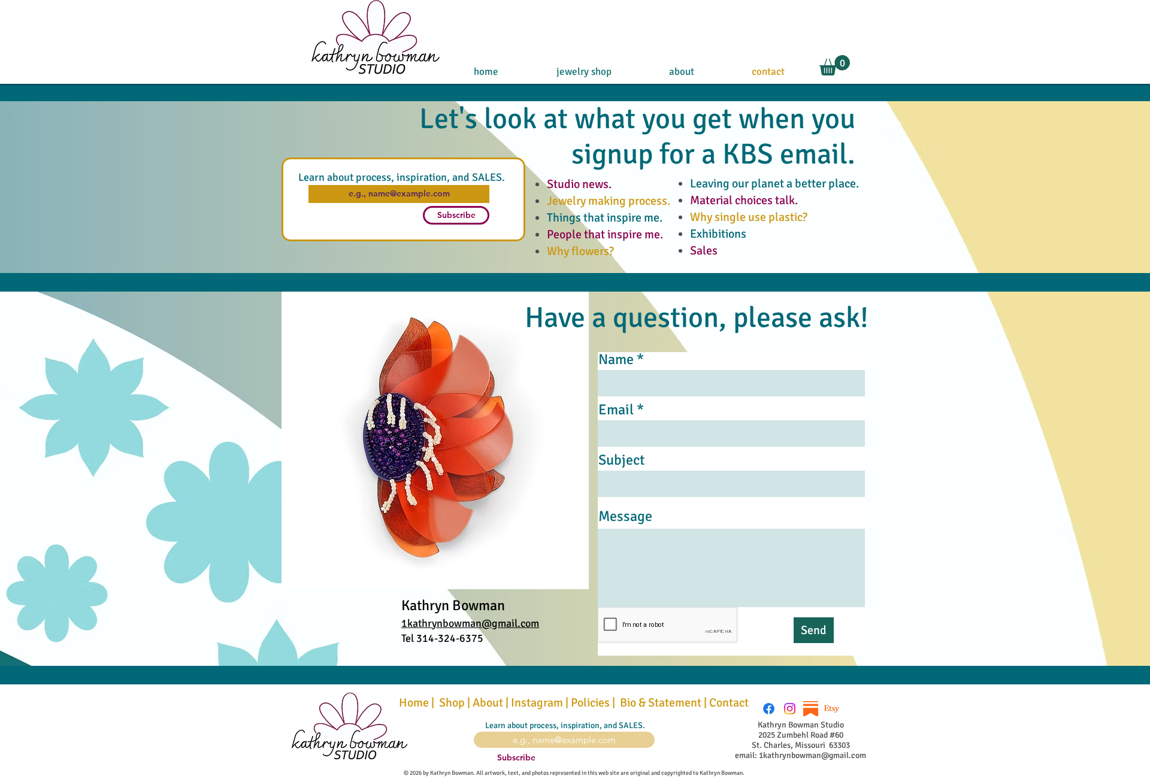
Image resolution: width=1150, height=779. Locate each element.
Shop (452, 702)
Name (616, 359)
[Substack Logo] (810, 708)
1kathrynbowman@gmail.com (470, 623)
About (488, 702)
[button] (834, 65)
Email (616, 409)
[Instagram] (789, 708)
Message (625, 516)
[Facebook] (768, 708)
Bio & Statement (659, 702)
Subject (621, 460)
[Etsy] (831, 708)
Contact (730, 702)
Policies (590, 702)
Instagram (537, 702)
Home (414, 702)
